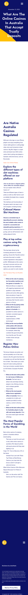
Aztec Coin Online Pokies (10, 162)
